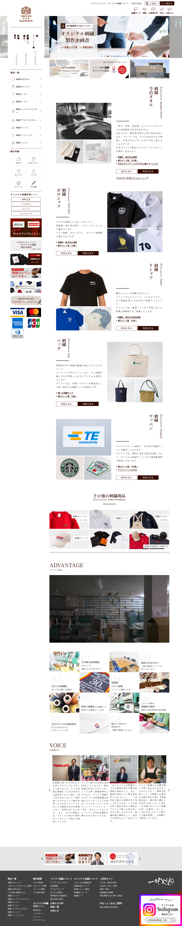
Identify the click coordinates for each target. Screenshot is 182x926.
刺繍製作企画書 (106, 892)
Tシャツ (18, 175)
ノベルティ (26, 204)
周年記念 (26, 199)
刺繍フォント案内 (81, 889)
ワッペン (19, 187)
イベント (26, 209)
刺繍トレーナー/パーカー (26, 111)
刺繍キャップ (22, 127)
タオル (19, 163)
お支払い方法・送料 (108, 886)
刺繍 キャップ (14, 912)
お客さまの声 (56, 903)
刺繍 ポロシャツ (15, 882)
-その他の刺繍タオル (17, 892)
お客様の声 (153, 13)
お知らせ (169, 13)
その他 (34, 187)
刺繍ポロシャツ (23, 86)
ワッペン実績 (39, 889)
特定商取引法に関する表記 (111, 896)
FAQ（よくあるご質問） (112, 903)
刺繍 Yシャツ (13, 902)
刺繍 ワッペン (14, 896)
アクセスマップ (57, 889)
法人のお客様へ (57, 892)
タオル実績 (38, 882)
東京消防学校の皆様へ (109, 907)
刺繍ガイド (136, 13)
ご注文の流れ (136, 3)
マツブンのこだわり (59, 882)
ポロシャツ (33, 163)
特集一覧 (54, 907)
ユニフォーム (26, 213)
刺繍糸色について (81, 886)
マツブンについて (98, 3)
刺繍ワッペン (22, 142)
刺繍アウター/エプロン (26, 120)
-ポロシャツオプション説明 (19, 886)
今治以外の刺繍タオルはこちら (131, 178)
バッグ (34, 175)
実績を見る (148, 171)
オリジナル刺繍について (118, 3)
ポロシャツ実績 (39, 886)
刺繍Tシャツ (21, 94)
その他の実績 (39, 892)
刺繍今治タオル (23, 79)
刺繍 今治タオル (15, 889)
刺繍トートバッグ (24, 135)
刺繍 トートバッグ (16, 915)
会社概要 (54, 886)
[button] (101, 56)
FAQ (162, 13)
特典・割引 (104, 889)
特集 (145, 13)
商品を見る (126, 171)
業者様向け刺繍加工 (59, 896)
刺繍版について (80, 892)
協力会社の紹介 (57, 899)
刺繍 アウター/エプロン (18, 909)
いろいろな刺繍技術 (82, 882)
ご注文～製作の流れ (108, 882)
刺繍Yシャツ (21, 101)
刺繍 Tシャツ (13, 905)
